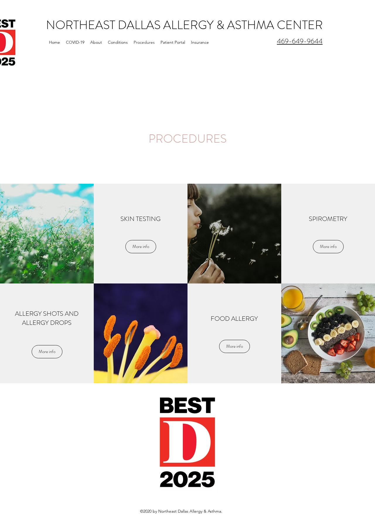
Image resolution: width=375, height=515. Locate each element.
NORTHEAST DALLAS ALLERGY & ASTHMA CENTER (184, 25)
